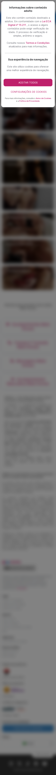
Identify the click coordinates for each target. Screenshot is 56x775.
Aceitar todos (28, 82)
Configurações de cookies (29, 91)
